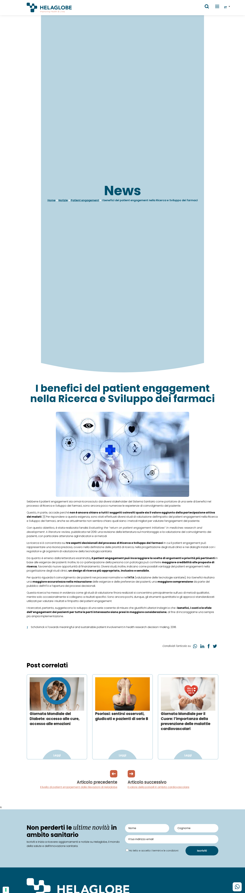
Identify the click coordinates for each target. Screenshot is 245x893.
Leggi (57, 755)
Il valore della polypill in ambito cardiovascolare (158, 784)
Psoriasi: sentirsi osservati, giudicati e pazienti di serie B (121, 716)
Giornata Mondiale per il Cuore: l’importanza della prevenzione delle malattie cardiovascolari (185, 721)
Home (52, 200)
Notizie (63, 200)
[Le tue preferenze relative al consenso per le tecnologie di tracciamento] (6, 890)
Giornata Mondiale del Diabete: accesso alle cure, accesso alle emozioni (55, 718)
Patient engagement (85, 200)
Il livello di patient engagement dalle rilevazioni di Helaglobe (78, 784)
